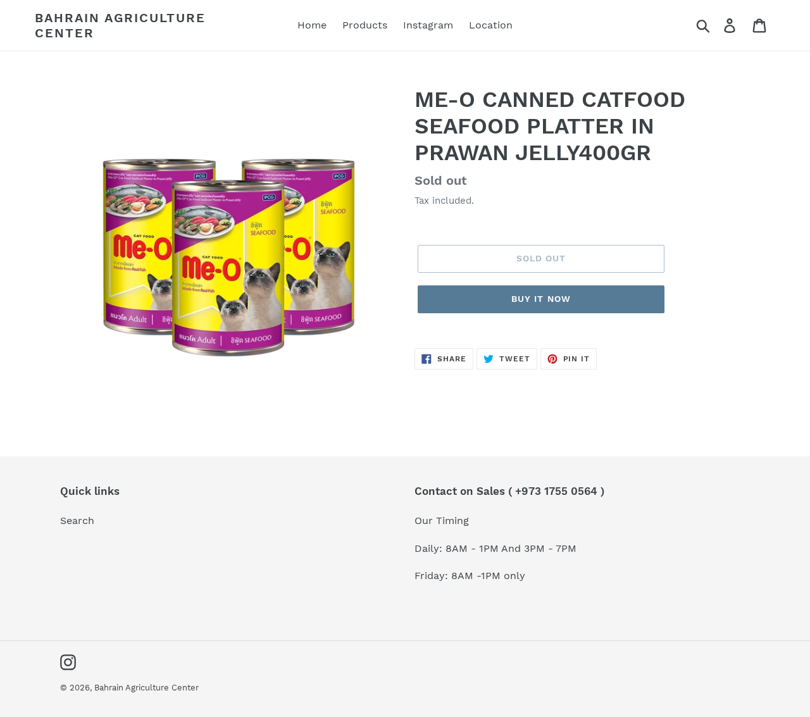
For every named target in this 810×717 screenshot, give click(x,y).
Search (77, 520)
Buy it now (541, 299)
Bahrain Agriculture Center (120, 25)
